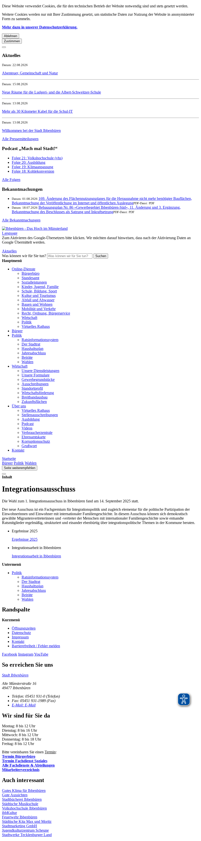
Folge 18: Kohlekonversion (33, 171)
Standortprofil (32, 388)
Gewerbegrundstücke (38, 379)
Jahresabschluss (34, 353)
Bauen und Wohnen (37, 304)
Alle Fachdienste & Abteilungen (28, 765)
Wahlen (27, 362)
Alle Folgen (11, 180)
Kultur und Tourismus (39, 295)
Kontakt (18, 450)
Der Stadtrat (31, 344)
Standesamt (30, 278)
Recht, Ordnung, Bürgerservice (46, 313)
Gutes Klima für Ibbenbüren (24, 790)
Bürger (17, 331)
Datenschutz (21, 633)
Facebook (9, 654)
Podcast (28, 424)
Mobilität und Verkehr (39, 309)
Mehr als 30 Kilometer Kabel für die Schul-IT (37, 111)
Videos (27, 428)
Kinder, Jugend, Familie (40, 287)
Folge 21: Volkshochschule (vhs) (37, 158)
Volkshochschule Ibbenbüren (24, 808)
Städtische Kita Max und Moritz (26, 821)
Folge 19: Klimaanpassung (32, 167)
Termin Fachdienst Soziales (24, 761)
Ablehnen (10, 36)
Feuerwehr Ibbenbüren (19, 817)
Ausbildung (31, 419)
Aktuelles (9, 251)
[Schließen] (4, 47)
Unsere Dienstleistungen (40, 371)
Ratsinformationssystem (40, 340)
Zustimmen (12, 41)
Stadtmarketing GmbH (19, 826)
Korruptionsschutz (36, 441)
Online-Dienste (23, 269)
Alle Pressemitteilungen (20, 139)
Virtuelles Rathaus (36, 326)
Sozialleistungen (34, 282)
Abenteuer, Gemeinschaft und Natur (30, 73)
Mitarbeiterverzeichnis (20, 770)
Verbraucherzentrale (37, 432)
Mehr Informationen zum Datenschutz (31, 247)
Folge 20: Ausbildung (28, 162)
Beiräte (27, 357)
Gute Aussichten (14, 795)
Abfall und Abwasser (38, 300)
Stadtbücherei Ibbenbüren (22, 799)
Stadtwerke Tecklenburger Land (27, 835)
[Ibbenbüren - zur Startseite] (35, 228)
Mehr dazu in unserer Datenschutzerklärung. (39, 27)
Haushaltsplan (32, 348)
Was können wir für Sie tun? (24, 256)
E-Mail (24, 705)
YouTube (41, 654)
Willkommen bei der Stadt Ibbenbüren (31, 130)
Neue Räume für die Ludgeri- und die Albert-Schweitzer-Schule (51, 92)
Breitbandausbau (35, 397)
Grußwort (29, 446)
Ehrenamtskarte (34, 437)
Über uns (19, 406)
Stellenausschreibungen (40, 415)
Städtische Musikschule (20, 804)
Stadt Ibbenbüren (15, 675)
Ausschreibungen (35, 384)
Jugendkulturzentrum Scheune (25, 830)
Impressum (20, 637)
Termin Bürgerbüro (18, 756)
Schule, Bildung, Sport (39, 291)
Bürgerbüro (30, 273)
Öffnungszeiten (24, 628)
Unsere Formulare (36, 375)
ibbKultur (9, 813)
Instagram (25, 654)
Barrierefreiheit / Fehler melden (36, 646)
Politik (27, 322)
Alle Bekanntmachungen (21, 220)
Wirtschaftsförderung (38, 393)
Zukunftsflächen (34, 402)
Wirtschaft (29, 318)
